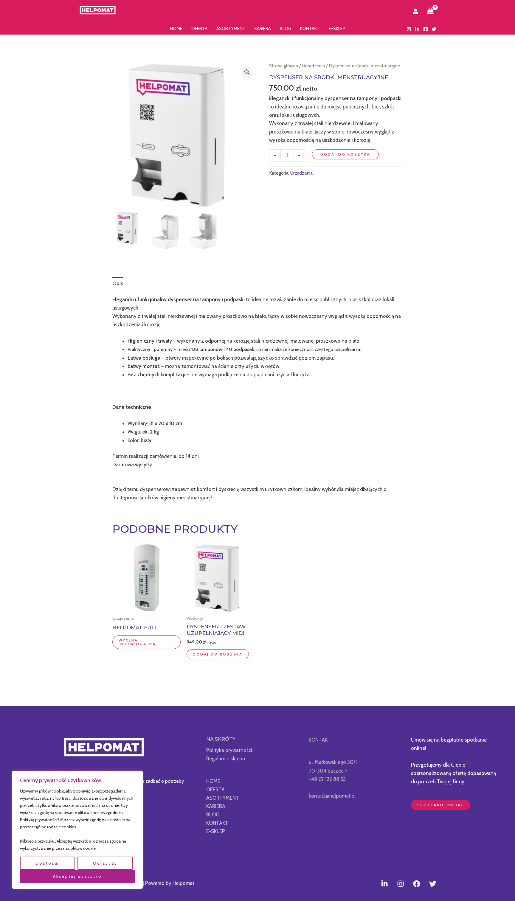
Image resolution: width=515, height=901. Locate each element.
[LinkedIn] (417, 29)
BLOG (285, 28)
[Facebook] (425, 29)
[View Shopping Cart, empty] (430, 11)
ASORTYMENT (231, 28)
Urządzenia (313, 66)
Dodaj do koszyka (345, 154)
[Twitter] (434, 29)
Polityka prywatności (229, 750)
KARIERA (263, 28)
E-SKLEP (337, 28)
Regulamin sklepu (225, 759)
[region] (77, 829)
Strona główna (283, 66)
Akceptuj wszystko (77, 876)
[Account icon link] (415, 11)
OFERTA (199, 28)
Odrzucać (105, 863)
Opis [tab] (117, 283)
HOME (176, 28)
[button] (247, 72)
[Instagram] (409, 29)
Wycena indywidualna (137, 642)
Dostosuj (47, 863)
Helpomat (137, 11)
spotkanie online (440, 805)
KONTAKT (310, 28)
